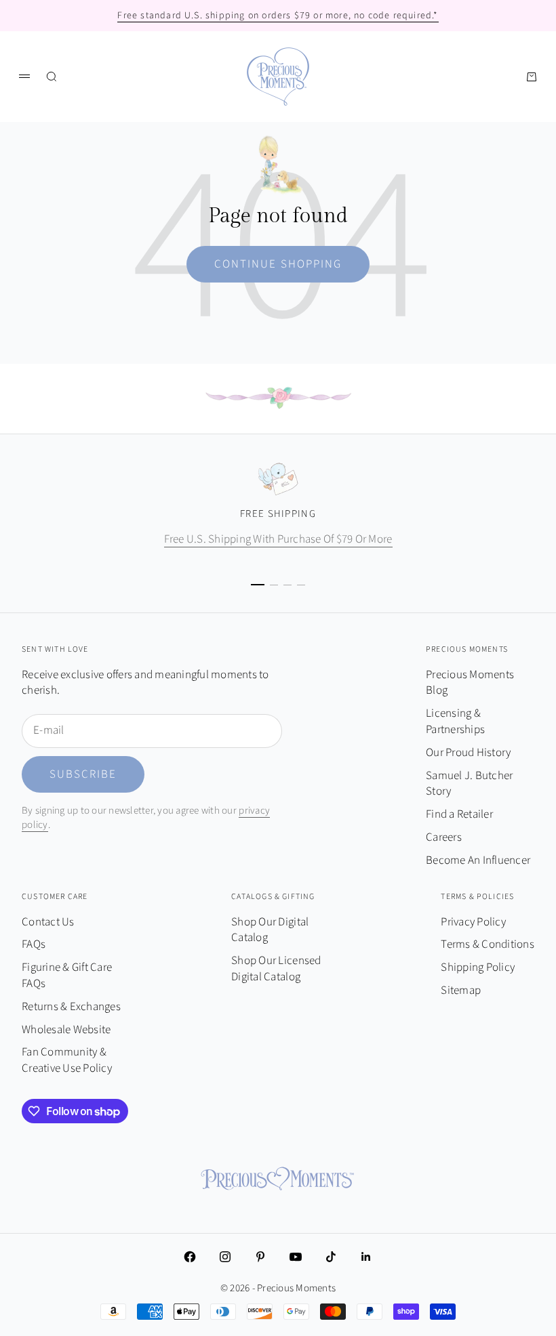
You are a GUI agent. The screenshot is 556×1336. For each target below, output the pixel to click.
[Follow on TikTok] (331, 1257)
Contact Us (48, 922)
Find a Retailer (459, 814)
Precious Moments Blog (470, 683)
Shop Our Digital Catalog (270, 930)
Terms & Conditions (487, 944)
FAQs (33, 944)
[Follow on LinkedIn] (366, 1257)
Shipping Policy (478, 967)
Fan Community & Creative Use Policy (67, 1060)
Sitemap (461, 990)
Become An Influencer (478, 860)
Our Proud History (468, 753)
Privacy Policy (473, 922)
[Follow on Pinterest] (260, 1257)
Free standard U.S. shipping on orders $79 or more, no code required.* (277, 15)
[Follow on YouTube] (295, 1257)
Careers (444, 837)
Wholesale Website (66, 1030)
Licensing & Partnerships (455, 721)
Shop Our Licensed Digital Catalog (276, 969)
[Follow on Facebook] (190, 1257)
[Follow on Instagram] (225, 1257)
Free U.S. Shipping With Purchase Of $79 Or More (278, 539)
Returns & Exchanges (71, 1007)
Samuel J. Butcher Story (469, 784)
